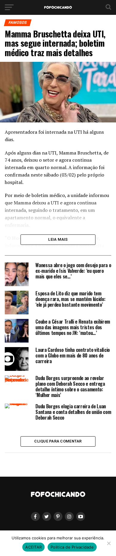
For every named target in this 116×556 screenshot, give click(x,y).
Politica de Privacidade (72, 547)
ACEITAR (33, 547)
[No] (109, 543)
